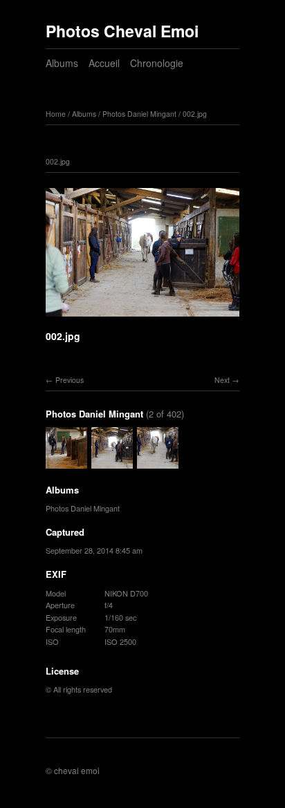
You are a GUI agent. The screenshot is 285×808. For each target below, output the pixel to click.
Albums (62, 63)
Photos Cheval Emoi (122, 30)
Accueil (104, 63)
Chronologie (156, 63)
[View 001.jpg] (66, 461)
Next (222, 380)
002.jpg (195, 114)
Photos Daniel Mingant (139, 114)
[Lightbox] (142, 319)
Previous (69, 380)
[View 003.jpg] (157, 461)
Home (56, 114)
